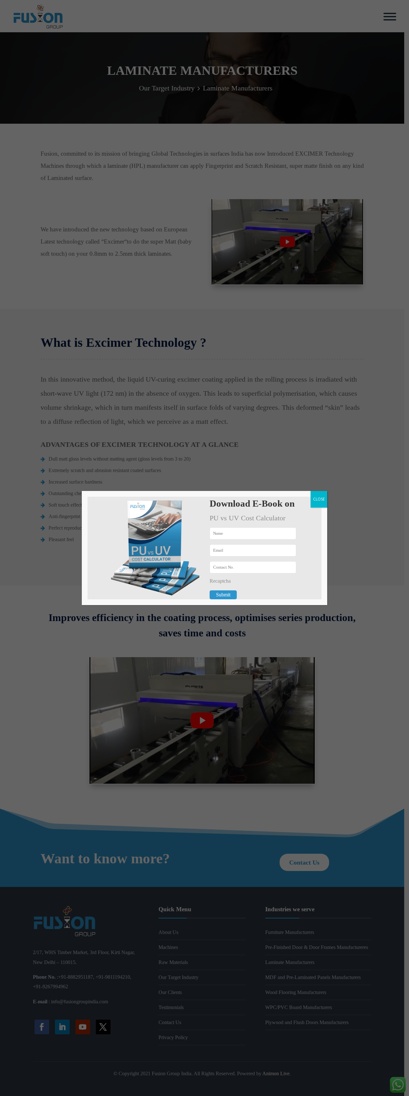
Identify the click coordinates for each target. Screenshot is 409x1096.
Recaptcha (220, 581)
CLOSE (319, 499)
